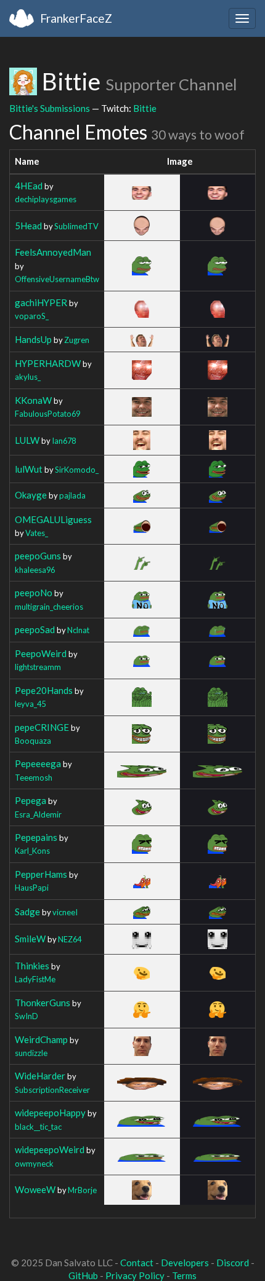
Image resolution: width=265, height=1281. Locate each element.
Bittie (145, 108)
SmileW (30, 938)
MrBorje (82, 1190)
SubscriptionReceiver (52, 1090)
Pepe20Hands (44, 690)
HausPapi (32, 888)
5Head (28, 225)
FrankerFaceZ (76, 18)
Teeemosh (33, 777)
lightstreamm (38, 667)
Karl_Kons (32, 851)
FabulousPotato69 (47, 414)
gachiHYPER (41, 302)
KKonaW (33, 400)
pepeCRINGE (42, 727)
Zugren (76, 340)
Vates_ (36, 533)
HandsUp (33, 339)
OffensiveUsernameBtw (57, 279)
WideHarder (40, 1075)
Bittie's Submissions (49, 108)
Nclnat (78, 630)
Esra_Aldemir (38, 814)
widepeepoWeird (49, 1149)
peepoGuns (38, 555)
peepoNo (33, 592)
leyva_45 (30, 704)
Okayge (31, 494)
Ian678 (64, 441)
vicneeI (65, 912)
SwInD (26, 1016)
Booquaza (33, 741)
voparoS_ (32, 316)
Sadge (27, 911)
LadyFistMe (35, 979)
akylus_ (28, 377)
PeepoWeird (41, 653)
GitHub (83, 1275)
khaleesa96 (35, 570)
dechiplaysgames (45, 199)
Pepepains (36, 837)
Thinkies (32, 965)
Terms (184, 1275)
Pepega (30, 800)
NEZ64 (69, 939)
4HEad (29, 185)
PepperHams (41, 874)
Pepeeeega (38, 763)
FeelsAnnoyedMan (53, 252)
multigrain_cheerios (49, 607)
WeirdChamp (41, 1039)
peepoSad (35, 629)
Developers (185, 1262)
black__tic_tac (38, 1127)
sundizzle (31, 1053)
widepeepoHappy (50, 1112)
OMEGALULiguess (53, 519)
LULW (27, 440)
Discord (232, 1262)
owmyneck (34, 1164)
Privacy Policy (135, 1275)
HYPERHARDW (48, 363)
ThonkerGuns (42, 1002)
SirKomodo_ (77, 470)
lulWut (29, 469)
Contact (136, 1262)
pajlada (72, 495)
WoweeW (35, 1189)
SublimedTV (76, 226)
